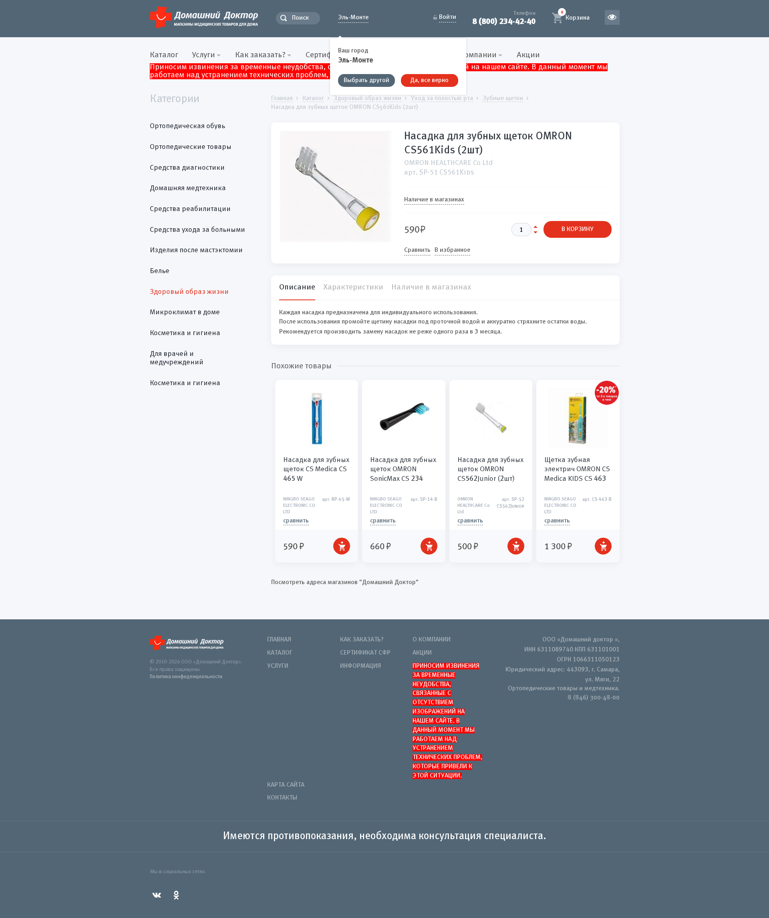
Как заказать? (362, 640)
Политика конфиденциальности (186, 676)
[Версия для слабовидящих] (612, 17)
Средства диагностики (187, 167)
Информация (360, 666)
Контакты (282, 798)
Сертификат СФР (365, 653)
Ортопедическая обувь (187, 126)
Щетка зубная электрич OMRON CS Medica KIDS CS (577, 469)
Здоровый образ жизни (189, 291)
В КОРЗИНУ (578, 229)
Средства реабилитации (190, 209)
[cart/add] (341, 546)
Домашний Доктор (204, 17)
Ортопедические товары (191, 147)
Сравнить (417, 250)
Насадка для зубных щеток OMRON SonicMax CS (403, 469)
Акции (528, 55)
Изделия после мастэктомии (196, 250)
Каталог (164, 55)
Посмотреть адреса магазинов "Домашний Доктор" (345, 582)
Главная (279, 640)
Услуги (277, 666)
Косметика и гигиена (185, 333)
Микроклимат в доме (185, 312)
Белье (159, 271)
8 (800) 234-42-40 (503, 21)
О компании (432, 640)
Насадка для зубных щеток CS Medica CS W (316, 469)
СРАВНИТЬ (296, 521)
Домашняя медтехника (188, 188)
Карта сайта (285, 785)
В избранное (452, 250)
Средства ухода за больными (197, 229)
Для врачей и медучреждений (176, 358)
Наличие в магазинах (434, 200)
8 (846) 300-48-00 (594, 698)
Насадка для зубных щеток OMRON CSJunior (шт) (490, 469)
